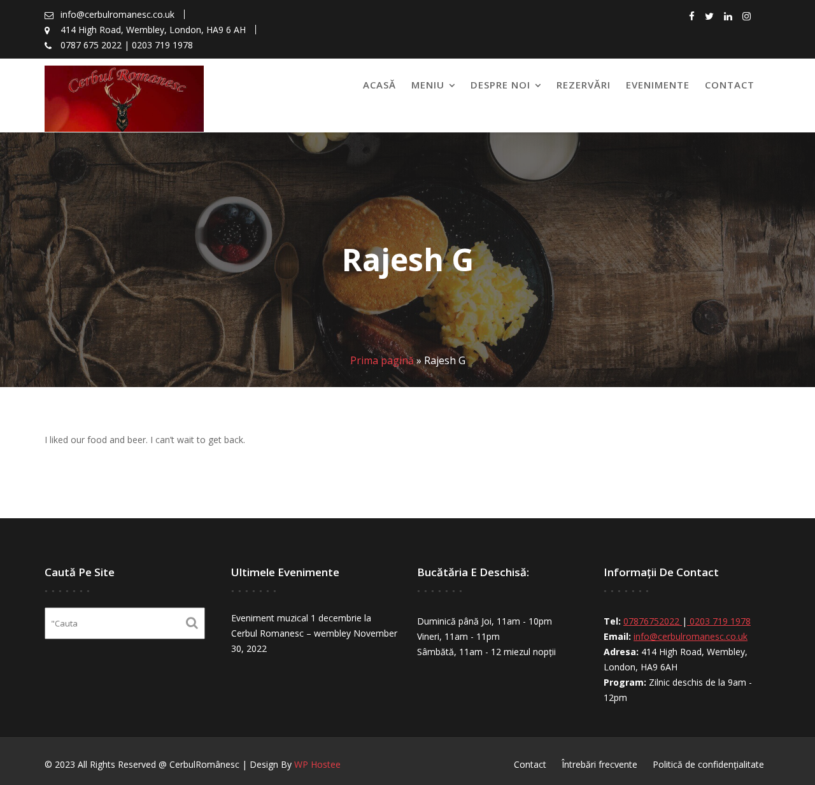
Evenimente (658, 84)
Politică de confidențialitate (708, 764)
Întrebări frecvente (599, 764)
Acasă (379, 84)
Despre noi (500, 84)
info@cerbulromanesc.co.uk (691, 636)
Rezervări (583, 84)
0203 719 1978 (719, 621)
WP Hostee (317, 764)
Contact (730, 84)
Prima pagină (382, 360)
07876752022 (652, 621)
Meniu (427, 84)
